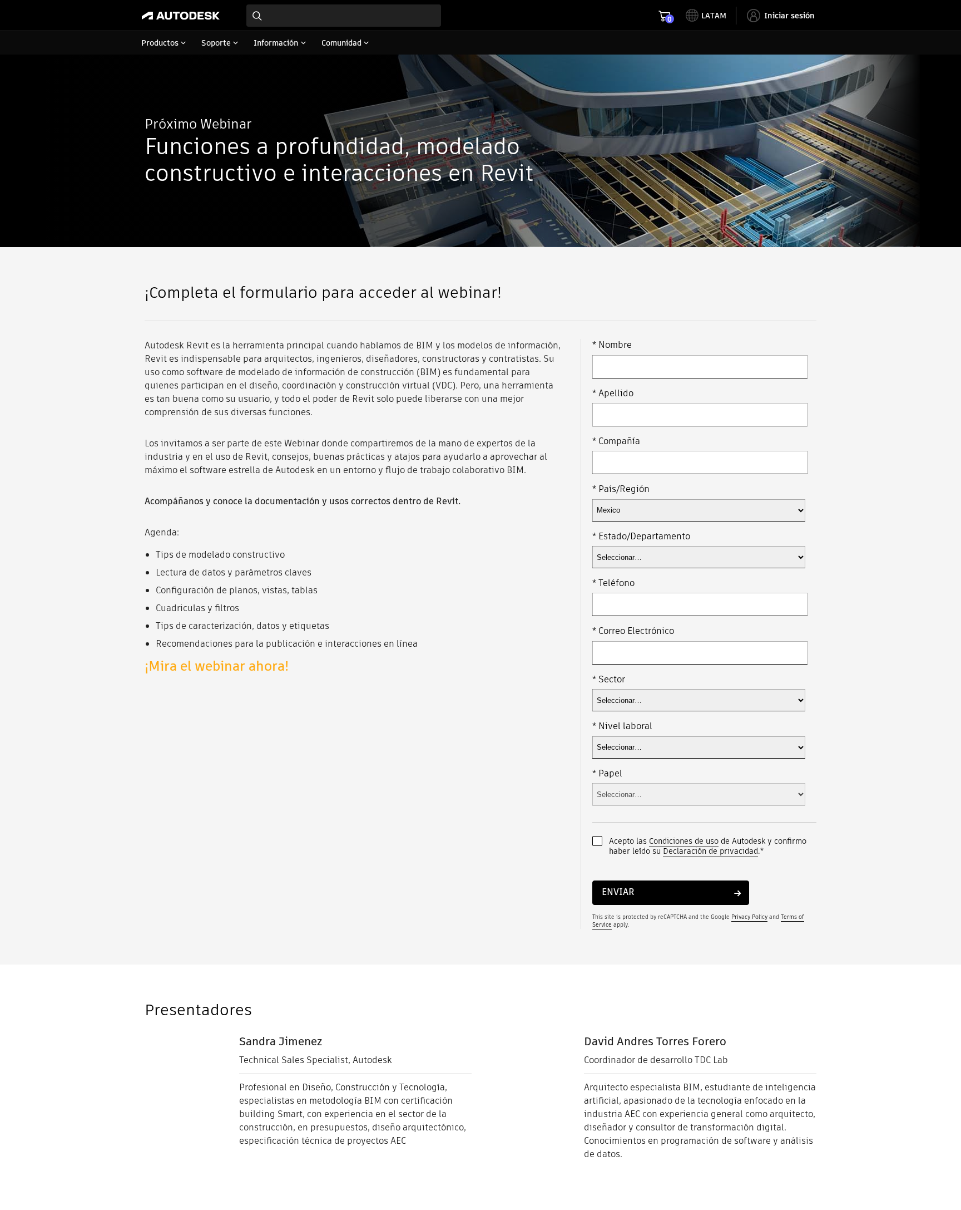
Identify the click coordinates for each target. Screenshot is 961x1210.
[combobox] (343, 15)
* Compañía (616, 441)
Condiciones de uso (684, 841)
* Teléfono (613, 583)
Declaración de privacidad (710, 851)
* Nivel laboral (622, 726)
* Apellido (612, 393)
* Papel (607, 774)
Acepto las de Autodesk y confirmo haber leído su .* (707, 846)
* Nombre (612, 345)
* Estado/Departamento (641, 536)
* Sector (608, 679)
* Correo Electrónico (633, 631)
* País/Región (621, 489)
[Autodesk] (181, 16)
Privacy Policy (749, 917)
